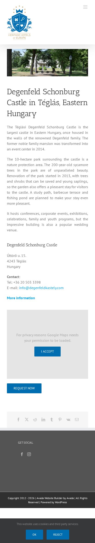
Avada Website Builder (49, 498)
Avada (70, 498)
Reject (57, 535)
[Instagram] (29, 454)
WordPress (61, 502)
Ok (34, 535)
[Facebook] (22, 454)
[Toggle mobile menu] (85, 7)
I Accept (47, 351)
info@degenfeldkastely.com (41, 287)
